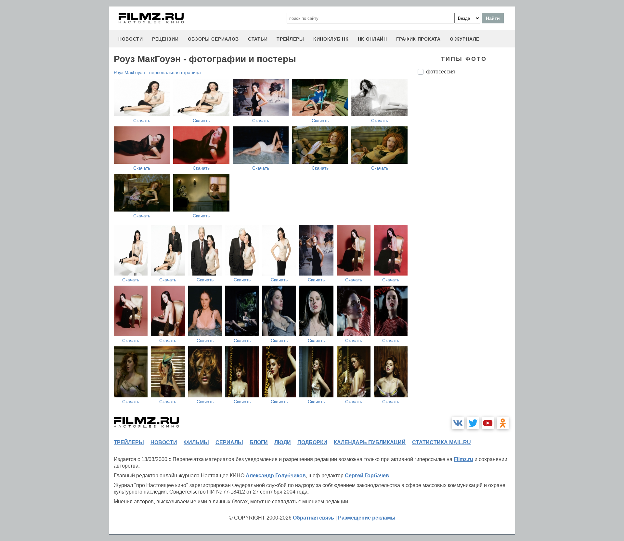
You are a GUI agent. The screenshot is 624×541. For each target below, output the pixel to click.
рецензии (165, 39)
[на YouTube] (488, 423)
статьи (257, 39)
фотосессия (440, 71)
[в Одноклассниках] (503, 423)
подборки (312, 442)
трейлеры (290, 39)
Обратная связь (313, 518)
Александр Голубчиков (276, 475)
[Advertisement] (466, 188)
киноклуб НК (331, 39)
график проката (418, 39)
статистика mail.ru (441, 442)
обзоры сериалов (213, 39)
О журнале (464, 39)
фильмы (196, 442)
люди (282, 442)
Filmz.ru (463, 459)
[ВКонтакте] (458, 423)
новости (130, 39)
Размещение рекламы (367, 518)
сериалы (229, 442)
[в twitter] (473, 423)
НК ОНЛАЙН (372, 39)
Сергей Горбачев (367, 475)
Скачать (141, 120)
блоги (259, 442)
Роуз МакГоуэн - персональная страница (157, 72)
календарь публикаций (370, 442)
